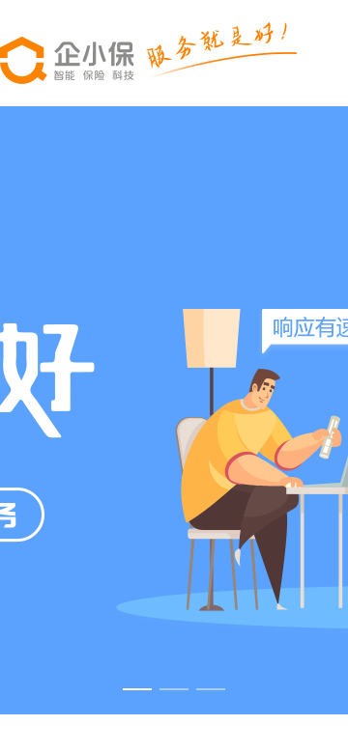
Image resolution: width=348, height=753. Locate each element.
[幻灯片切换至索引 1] (137, 689)
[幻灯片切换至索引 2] (174, 689)
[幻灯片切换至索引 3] (210, 689)
